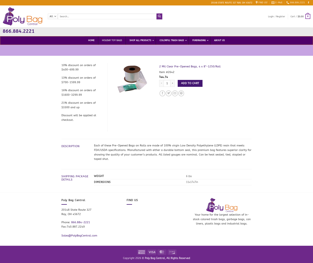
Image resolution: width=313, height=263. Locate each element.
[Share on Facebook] (162, 93)
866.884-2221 (80, 222)
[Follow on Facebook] (309, 3)
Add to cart (190, 83)
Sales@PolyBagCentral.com (79, 235)
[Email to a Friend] (175, 93)
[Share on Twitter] (169, 93)
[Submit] (159, 16)
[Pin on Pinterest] (181, 93)
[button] (276, 16)
